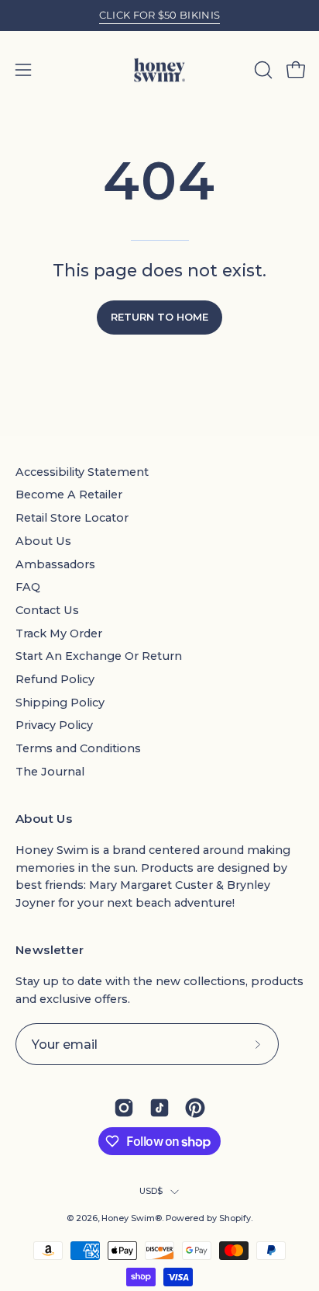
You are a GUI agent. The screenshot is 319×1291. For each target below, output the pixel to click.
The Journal (49, 772)
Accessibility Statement (82, 472)
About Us (43, 541)
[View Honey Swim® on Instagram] (123, 1107)
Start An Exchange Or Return (98, 656)
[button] (262, 70)
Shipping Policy (60, 703)
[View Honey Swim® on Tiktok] (159, 1107)
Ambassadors (55, 564)
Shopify (235, 1218)
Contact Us (47, 610)
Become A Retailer (68, 494)
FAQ (27, 587)
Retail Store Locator (72, 518)
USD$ (151, 1191)
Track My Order (58, 633)
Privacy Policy (54, 725)
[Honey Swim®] (159, 70)
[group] (159, 15)
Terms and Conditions (78, 748)
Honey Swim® (131, 1218)
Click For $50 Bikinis (160, 15)
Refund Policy (54, 679)
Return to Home (159, 317)
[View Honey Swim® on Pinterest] (195, 1107)
